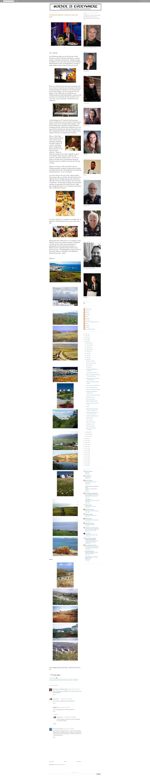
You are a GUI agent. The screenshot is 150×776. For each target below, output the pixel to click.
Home (65, 761)
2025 (86, 337)
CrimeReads (88, 499)
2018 (86, 446)
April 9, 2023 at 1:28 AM (68, 728)
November (88, 345)
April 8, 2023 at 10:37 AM (64, 707)
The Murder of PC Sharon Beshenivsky (91, 392)
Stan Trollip (86, 327)
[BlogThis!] (55, 675)
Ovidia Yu (86, 323)
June (87, 355)
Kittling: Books (88, 518)
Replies (56, 714)
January (88, 436)
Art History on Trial (90, 424)
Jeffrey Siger (56, 699)
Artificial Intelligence (90, 426)
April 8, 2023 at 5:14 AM (74, 689)
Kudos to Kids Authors (91, 422)
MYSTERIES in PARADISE (91, 493)
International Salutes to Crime (90, 506)
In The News (87, 477)
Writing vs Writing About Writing (93, 389)
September (88, 349)
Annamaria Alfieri (87, 309)
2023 (86, 341)
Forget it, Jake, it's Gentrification (93, 385)
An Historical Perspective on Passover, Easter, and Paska (63, 16)
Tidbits (87, 406)
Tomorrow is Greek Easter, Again (93, 395)
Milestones (87, 472)
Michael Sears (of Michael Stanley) (60, 689)
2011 (86, 461)
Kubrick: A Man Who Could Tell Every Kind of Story (93, 375)
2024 (86, 339)
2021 (86, 440)
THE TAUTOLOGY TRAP (91, 401)
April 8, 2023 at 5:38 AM (66, 699)
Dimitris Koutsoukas (62, 679)
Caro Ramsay (87, 311)
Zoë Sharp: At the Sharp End (91, 527)
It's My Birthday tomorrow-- (92, 372)
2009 (86, 465)
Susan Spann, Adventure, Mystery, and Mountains (90, 538)
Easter (70, 679)
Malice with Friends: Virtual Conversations (90, 482)
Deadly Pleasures (89, 514)
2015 (86, 453)
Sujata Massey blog (89, 509)
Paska (70, 680)
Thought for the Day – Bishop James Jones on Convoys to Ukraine (92, 529)
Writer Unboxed (88, 471)
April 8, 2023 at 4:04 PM (70, 717)
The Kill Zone (88, 476)
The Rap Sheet (88, 505)
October (88, 347)
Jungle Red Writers (89, 523)
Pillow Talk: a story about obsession (92, 510)
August (88, 351)
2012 (86, 459)
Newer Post (51, 761)
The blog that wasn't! (90, 397)
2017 (86, 448)
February (88, 434)
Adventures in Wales (90, 361)
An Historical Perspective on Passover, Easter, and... (92, 413)
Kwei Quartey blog (89, 551)
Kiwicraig (86, 316)
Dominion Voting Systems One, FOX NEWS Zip (92, 379)
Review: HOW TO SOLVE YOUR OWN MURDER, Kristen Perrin (92, 495)
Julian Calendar (59, 680)
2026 (86, 335)
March (87, 432)
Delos (55, 679)
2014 (86, 455)
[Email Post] (56, 677)
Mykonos (66, 680)
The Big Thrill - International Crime (91, 487)
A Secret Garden (89, 420)
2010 (86, 463)
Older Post (79, 761)
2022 (86, 438)
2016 (86, 450)
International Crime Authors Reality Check (91, 557)
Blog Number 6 (89, 365)
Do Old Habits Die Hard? (90, 524)
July (87, 353)
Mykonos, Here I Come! (91, 363)
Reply (54, 694)
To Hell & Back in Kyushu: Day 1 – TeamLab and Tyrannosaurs (92, 541)
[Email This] (53, 675)
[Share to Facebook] (58, 675)
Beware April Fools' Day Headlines (91, 428)
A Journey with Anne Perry (91, 387)
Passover (75, 680)
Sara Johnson (87, 325)
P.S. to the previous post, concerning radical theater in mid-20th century (92, 547)
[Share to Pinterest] (59, 675)
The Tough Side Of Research (92, 416)
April (87, 359)
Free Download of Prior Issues (91, 515)
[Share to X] (56, 675)
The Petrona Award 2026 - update (91, 534)
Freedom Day (89, 367)
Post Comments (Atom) (60, 764)
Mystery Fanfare (89, 480)
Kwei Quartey (87, 318)
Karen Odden (87, 314)
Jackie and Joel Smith (58, 728)
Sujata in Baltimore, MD (89, 329)
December (88, 343)
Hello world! (87, 559)
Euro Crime (88, 533)
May (87, 357)
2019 (86, 444)
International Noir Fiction (91, 545)
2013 (86, 457)
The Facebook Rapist (90, 399)
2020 (86, 442)
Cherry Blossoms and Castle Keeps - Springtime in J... (92, 409)
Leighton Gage (87, 320)
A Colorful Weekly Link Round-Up (92, 520)
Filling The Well (89, 418)
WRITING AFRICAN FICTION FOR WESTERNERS (91, 553)
